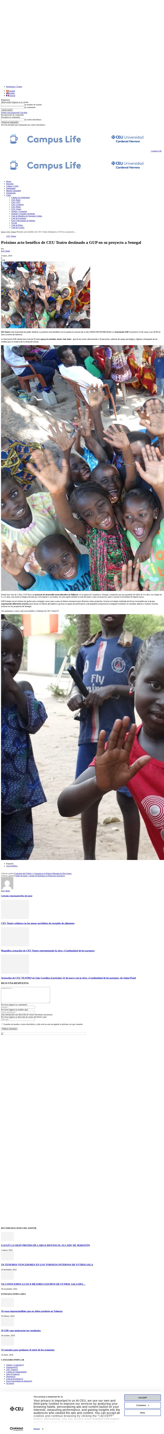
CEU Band (15, 200)
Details (37, 1429)
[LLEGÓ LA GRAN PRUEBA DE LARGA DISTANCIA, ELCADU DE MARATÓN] (7, 1240)
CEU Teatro (16, 209)
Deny (142, 1413)
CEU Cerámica (17, 204)
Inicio (3, 232)
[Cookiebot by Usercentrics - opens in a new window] (16, 1429)
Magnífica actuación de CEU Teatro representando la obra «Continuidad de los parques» (48, 950)
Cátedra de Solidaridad (20, 197)
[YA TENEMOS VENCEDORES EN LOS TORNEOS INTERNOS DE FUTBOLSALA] (7, 1260)
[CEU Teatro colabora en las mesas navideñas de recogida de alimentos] (15, 918)
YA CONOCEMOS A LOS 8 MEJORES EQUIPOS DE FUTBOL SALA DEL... (43, 1284)
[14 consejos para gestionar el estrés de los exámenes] (7, 1345)
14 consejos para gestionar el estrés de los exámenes (27, 1350)
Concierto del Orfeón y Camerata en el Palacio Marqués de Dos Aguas (42, 873)
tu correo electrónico (33, 120)
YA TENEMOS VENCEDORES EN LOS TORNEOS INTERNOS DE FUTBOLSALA (47, 1264)
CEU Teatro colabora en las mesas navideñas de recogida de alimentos (38, 923)
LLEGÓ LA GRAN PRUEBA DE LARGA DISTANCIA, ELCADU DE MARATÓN (45, 1245)
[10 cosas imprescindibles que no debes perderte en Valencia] (7, 1306)
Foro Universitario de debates (23, 221)
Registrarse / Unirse (14, 86)
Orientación (11, 193)
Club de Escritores (18, 218)
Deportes (9, 184)
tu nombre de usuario (33, 105)
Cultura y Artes (12, 186)
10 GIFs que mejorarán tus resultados (21, 1330)
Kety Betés (5, 251)
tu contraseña (30, 107)
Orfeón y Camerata (19, 211)
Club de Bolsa (17, 225)
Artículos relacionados (10, 896)
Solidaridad (10, 188)
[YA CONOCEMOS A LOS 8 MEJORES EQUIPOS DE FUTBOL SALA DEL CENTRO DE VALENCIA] (7, 1279)
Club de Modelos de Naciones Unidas (26, 216)
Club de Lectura (17, 227)
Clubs (8, 195)
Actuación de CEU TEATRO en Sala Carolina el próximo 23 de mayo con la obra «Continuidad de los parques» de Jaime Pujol (68, 978)
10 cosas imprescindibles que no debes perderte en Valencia (32, 1311)
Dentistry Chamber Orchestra (23, 214)
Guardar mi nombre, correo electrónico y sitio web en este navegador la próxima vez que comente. (43, 1024)
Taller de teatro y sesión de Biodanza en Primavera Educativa (40, 876)
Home (8, 181)
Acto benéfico (12, 866)
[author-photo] (7, 888)
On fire (14, 223)
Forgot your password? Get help (14, 112)
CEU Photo (16, 207)
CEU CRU (15, 202)
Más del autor (26, 896)
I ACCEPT (142, 1398)
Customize (141, 1405)
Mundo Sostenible (13, 191)
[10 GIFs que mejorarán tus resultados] (7, 1325)
